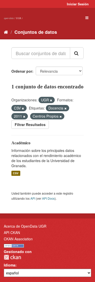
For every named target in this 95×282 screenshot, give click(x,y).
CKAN (12, 257)
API (32, 198)
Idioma (9, 265)
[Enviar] (77, 53)
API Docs (48, 198)
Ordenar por (21, 71)
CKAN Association (18, 238)
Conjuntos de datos (35, 32)
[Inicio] (6, 31)
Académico (20, 143)
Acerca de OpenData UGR (25, 226)
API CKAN (12, 232)
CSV (15, 173)
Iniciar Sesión (78, 4)
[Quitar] (51, 100)
